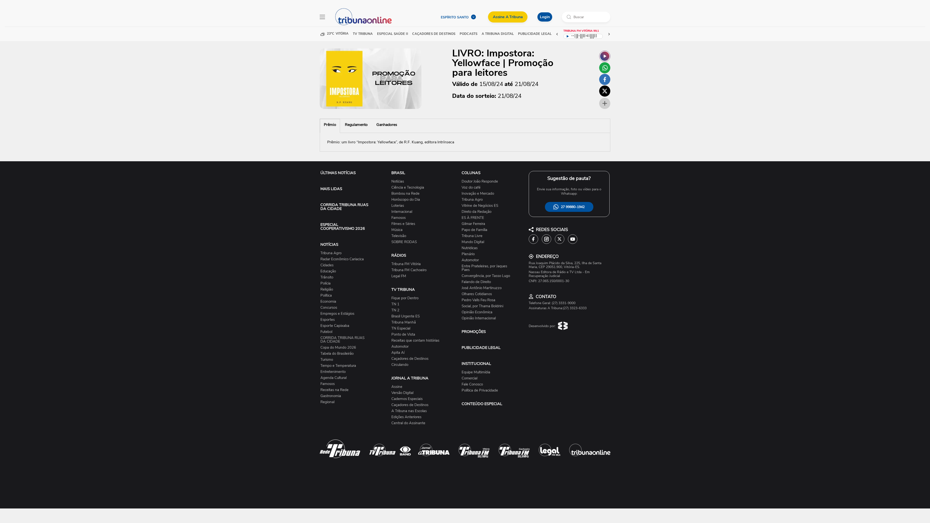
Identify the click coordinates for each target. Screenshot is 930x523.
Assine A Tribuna (508, 17)
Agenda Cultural (333, 378)
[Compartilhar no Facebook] (605, 79)
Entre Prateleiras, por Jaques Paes (484, 268)
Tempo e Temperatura (338, 366)
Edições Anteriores (406, 417)
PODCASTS (468, 34)
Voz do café (471, 187)
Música (397, 230)
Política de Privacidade (480, 390)
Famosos (327, 384)
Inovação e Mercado (478, 193)
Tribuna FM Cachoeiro (408, 270)
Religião (326, 289)
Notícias (397, 181)
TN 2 (395, 310)
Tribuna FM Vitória (406, 264)
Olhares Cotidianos (477, 294)
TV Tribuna (363, 34)
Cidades (326, 265)
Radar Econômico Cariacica (342, 259)
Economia (328, 301)
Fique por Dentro (404, 298)
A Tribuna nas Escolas (409, 411)
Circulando (399, 365)
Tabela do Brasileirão (337, 353)
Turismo (326, 359)
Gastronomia (330, 396)
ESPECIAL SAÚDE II (392, 34)
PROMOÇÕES (474, 331)
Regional (327, 402)
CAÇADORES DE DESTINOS (433, 34)
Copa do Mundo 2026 (338, 347)
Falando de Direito (476, 282)
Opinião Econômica (477, 312)
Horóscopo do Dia (405, 199)
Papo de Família (474, 230)
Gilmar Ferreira (473, 224)
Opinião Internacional (479, 318)
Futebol (326, 332)
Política (326, 295)
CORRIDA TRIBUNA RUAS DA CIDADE (344, 206)
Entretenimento (333, 372)
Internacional (401, 212)
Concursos (328, 307)
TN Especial (400, 328)
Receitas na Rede (334, 390)
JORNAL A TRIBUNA (409, 378)
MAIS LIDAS (331, 189)
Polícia (325, 283)
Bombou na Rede (405, 193)
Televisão (398, 236)
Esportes (327, 320)
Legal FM (398, 276)
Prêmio (330, 124)
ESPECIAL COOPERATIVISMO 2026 (342, 226)
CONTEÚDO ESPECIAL (482, 404)
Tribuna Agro (330, 253)
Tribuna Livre (472, 236)
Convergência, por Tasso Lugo (486, 276)
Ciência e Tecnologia (407, 187)
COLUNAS (471, 173)
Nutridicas (470, 248)
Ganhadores (386, 124)
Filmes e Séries (403, 224)
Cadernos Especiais (407, 399)
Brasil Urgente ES (405, 316)
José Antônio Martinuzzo (482, 288)
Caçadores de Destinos (409, 359)
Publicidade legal (534, 34)
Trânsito (326, 277)
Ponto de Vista (403, 334)
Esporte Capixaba (334, 326)
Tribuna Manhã (403, 322)
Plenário (468, 254)
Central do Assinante (408, 423)
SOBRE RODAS (404, 242)
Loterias (397, 206)
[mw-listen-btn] (605, 56)
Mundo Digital (473, 242)
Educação (328, 271)
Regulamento (356, 124)
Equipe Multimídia (476, 372)
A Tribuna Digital (498, 34)
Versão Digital (402, 393)
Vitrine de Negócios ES (480, 206)
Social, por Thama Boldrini (482, 306)
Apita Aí (397, 352)
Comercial (469, 378)
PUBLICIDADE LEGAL (481, 347)
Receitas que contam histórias (415, 340)
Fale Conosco (472, 384)
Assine (396, 387)
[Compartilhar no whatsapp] (605, 68)
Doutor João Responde (480, 181)
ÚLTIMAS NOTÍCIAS (338, 173)
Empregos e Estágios (337, 313)
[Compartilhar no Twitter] (605, 91)
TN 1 (395, 304)
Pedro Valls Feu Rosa (478, 300)
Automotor (400, 346)
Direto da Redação (476, 212)
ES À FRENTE (473, 218)
